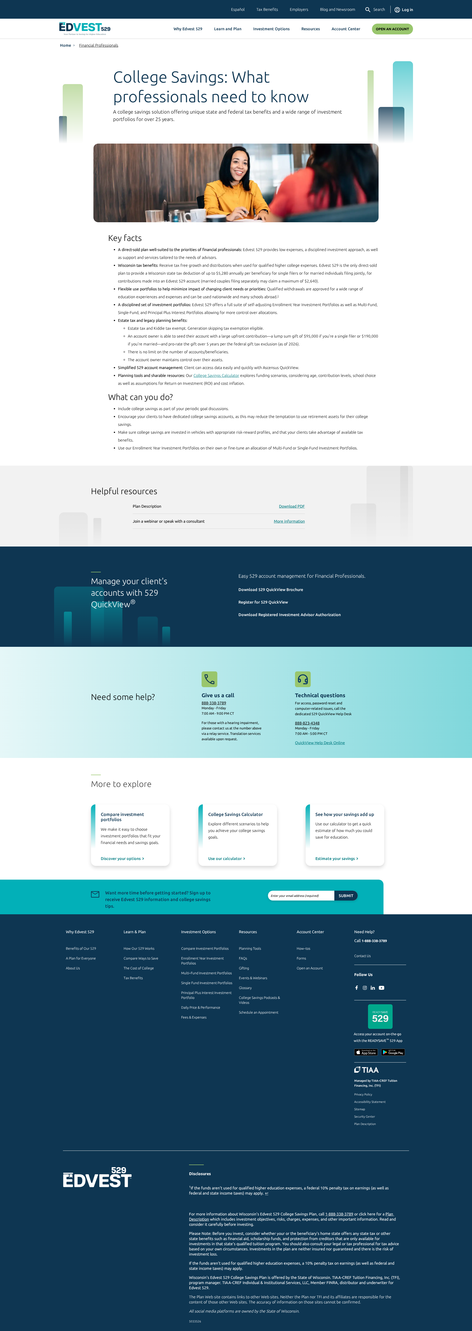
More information (289, 521)
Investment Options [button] (271, 29)
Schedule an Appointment (258, 1012)
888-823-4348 (307, 723)
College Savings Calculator (216, 375)
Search (379, 9)
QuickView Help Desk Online (320, 742)
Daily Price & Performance (200, 1007)
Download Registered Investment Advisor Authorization (289, 614)
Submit (346, 895)
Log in (407, 9)
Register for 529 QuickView (263, 602)
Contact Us (362, 956)
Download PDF (292, 506)
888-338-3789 (214, 703)
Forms (301, 958)
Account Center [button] (346, 29)
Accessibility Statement (370, 1101)
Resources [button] (310, 29)
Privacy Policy (363, 1094)
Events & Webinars (253, 978)
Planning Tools (250, 948)
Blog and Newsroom (337, 9)
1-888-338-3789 (374, 941)
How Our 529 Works (139, 948)
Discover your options (121, 858)
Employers (299, 9)
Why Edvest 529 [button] (188, 29)
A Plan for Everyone (81, 958)
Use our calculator (225, 858)
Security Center (364, 1116)
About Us (73, 968)
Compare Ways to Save (141, 958)
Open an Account (392, 29)
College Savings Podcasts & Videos (260, 1000)
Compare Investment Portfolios (205, 948)
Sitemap (359, 1109)
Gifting (244, 968)
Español (238, 9)
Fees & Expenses (193, 1017)
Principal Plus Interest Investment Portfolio (206, 995)
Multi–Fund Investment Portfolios (206, 973)
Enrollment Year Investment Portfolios (202, 960)
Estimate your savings (335, 858)
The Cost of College (139, 968)
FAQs (243, 958)
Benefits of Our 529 (81, 948)
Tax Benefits (267, 9)
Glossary (245, 988)
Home (65, 45)
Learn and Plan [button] (227, 29)
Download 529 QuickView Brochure (270, 589)
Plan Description (365, 1123)
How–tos (303, 948)
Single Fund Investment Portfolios (206, 983)
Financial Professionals (98, 45)
